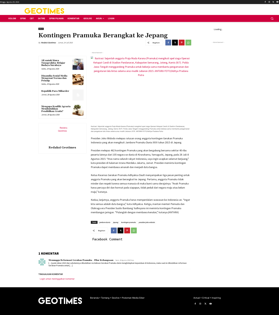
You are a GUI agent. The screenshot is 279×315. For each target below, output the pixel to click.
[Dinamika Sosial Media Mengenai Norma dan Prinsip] (78, 79)
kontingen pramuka (128, 222)
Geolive (116, 297)
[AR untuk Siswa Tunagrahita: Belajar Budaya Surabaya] (78, 64)
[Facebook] (265, 2)
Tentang (105, 297)
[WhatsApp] (188, 42)
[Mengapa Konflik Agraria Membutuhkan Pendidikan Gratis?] (78, 110)
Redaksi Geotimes (48, 42)
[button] (272, 18)
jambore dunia (104, 222)
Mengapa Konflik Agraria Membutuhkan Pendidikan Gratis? (55, 109)
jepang (115, 222)
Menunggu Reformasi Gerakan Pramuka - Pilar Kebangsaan (81, 260)
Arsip (41, 29)
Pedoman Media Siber (133, 297)
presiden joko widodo (147, 222)
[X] (273, 2)
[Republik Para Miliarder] (78, 94)
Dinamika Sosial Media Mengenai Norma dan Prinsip (54, 78)
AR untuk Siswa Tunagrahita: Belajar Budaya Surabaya (53, 63)
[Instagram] (269, 2)
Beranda (94, 297)
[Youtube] (277, 2)
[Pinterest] (182, 42)
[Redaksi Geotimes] (62, 135)
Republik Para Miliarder (55, 91)
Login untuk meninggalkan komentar (57, 279)
